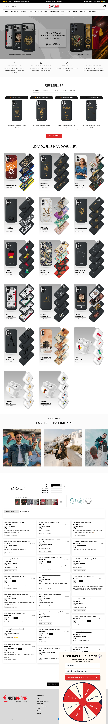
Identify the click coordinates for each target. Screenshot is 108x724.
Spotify (46, 11)
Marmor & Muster (54, 11)
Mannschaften (14, 11)
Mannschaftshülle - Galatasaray (84, 632)
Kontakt (90, 1)
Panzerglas (61, 14)
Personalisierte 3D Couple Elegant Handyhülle (19, 541)
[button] (45, 485)
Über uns (86, 1)
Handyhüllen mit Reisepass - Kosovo (51, 629)
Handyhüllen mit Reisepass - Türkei (66, 125)
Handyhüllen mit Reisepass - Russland (17, 125)
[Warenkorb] (104, 6)
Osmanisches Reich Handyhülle (83, 522)
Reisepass (23, 11)
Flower (45, 14)
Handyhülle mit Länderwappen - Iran (85, 576)
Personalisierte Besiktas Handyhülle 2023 (86, 616)
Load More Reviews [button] (54, 684)
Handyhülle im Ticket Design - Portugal (17, 576)
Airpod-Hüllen (53, 14)
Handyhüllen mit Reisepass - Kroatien (85, 599)
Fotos (99, 11)
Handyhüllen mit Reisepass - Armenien (51, 575)
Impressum (40, 703)
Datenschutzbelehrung (43, 701)
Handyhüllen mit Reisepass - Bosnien (91, 125)
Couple (40, 11)
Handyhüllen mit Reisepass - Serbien (41, 125)
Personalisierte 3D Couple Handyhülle (51, 648)
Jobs (38, 708)
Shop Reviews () (24, 511)
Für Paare (55, 90)
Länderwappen (32, 11)
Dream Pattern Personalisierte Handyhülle (52, 557)
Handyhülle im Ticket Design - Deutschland (18, 594)
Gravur (68, 11)
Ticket (62, 11)
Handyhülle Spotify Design (82, 647)
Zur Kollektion (54, 135)
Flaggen (6, 11)
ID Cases (75, 11)
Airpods (72, 90)
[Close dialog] (104, 654)
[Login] (100, 6)
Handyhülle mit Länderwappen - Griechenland (19, 559)
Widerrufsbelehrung (42, 706)
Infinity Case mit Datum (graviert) (16, 629)
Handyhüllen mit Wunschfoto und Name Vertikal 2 (20, 644)
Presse (39, 710)
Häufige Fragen (96, 1)
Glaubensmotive (92, 11)
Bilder (64, 90)
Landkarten (82, 11)
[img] (18, 488)
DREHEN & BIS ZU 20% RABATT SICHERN (82, 678)
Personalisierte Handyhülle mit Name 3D (51, 594)
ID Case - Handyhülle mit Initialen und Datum (87, 541)
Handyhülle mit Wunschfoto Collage (16, 522)
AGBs (38, 698)
